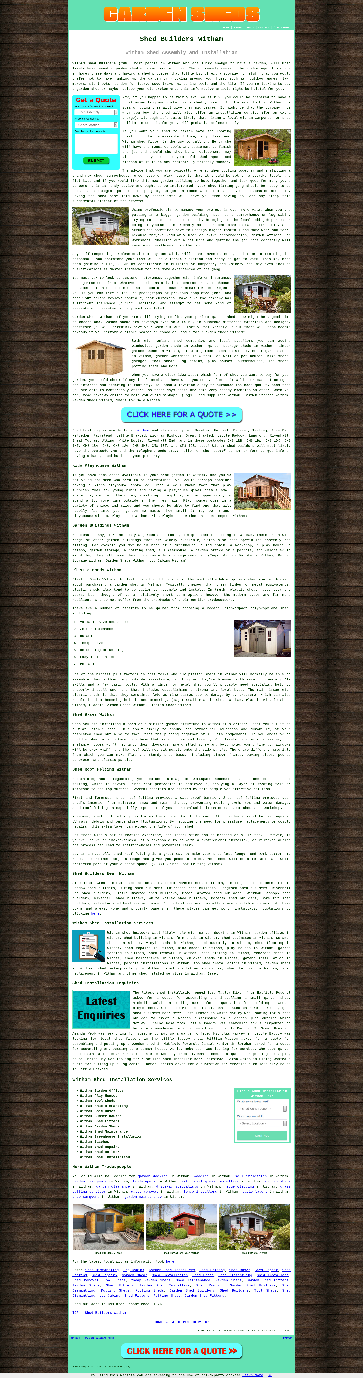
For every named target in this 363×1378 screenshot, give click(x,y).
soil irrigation (251, 1176)
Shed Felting (212, 1270)
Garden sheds (117, 322)
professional (128, 254)
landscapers (144, 1181)
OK (270, 1375)
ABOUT (250, 27)
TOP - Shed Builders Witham (99, 1313)
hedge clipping (239, 1186)
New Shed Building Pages (99, 1338)
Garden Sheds (134, 1275)
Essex (213, 974)
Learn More (252, 1375)
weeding (201, 1176)
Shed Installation (170, 1275)
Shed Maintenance (193, 1280)
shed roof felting (112, 816)
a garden (257, 63)
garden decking (153, 1176)
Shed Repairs (104, 1275)
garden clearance (113, 1186)
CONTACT (263, 27)
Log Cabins (133, 1270)
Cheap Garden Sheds (151, 1280)
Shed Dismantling (102, 1270)
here (95, 914)
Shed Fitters (119, 1285)
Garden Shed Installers (172, 1270)
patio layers (255, 1192)
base (87, 181)
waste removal (144, 1192)
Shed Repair (266, 1270)
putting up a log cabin (116, 1064)
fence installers (200, 1192)
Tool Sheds (115, 1280)
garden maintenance (143, 1197)
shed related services (161, 974)
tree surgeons (85, 1197)
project (222, 288)
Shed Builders (234, 1291)
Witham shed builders (128, 933)
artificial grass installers (210, 1181)
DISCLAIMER (281, 27)
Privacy (287, 1338)
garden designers (89, 1181)
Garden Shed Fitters (268, 1280)
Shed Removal (85, 1280)
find (88, 883)
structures (142, 230)
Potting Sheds (115, 1291)
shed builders (240, 446)
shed (141, 142)
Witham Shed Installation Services (122, 1080)
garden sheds (278, 1181)
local (233, 118)
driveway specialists (177, 1186)
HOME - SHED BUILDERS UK (181, 1322)
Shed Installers (273, 1275)
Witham (143, 430)
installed (140, 485)
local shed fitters (120, 1039)
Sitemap (75, 1338)
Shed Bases (239, 1270)
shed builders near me (155, 1013)
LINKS (238, 27)
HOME (226, 27)
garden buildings (124, 540)
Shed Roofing (209, 1285)
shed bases (175, 755)
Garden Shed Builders (253, 1285)
